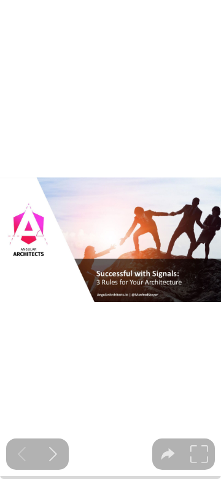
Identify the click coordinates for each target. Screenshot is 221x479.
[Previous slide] (22, 454)
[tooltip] (168, 454)
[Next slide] (53, 454)
